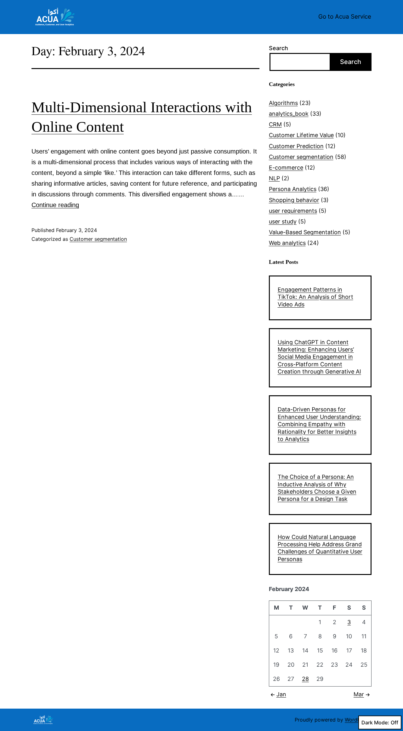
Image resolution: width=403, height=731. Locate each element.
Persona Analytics (292, 189)
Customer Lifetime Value (301, 135)
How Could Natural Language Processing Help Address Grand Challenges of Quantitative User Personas (320, 548)
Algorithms (283, 103)
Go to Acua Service (344, 16)
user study (283, 221)
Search (278, 48)
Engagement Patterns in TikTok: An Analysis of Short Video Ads (315, 297)
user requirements (293, 210)
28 (305, 679)
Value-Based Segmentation (305, 232)
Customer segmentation (98, 239)
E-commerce (286, 167)
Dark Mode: (375, 722)
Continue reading (55, 204)
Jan (281, 694)
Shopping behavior (294, 200)
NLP (274, 178)
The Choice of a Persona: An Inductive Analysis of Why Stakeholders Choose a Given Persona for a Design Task (317, 487)
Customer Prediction (296, 146)
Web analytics (287, 243)
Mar (359, 694)
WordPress (357, 719)
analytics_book (289, 113)
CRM (275, 124)
